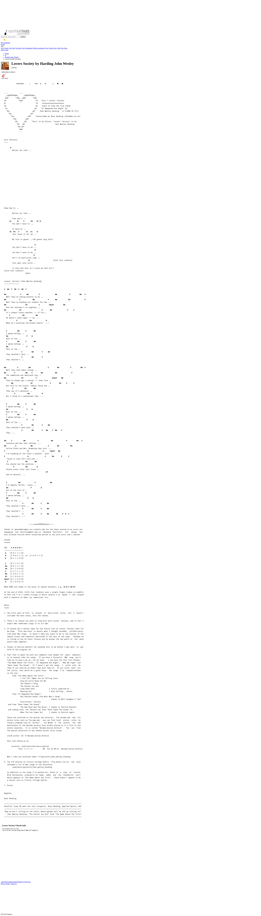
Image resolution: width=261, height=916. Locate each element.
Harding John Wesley (12, 57)
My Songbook (5, 43)
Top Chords (4, 48)
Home (3, 44)
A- (40, 84)
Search (23, 37)
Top (2, 46)
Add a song (4, 50)
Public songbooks (39, 48)
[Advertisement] (62, 15)
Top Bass (18, 48)
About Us (14, 884)
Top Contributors (27, 48)
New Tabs (57, 48)
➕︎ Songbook (7, 84)
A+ (45, 84)
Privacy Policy (5, 884)
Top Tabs (12, 48)
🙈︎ (62, 84)
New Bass (64, 48)
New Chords (49, 48)
